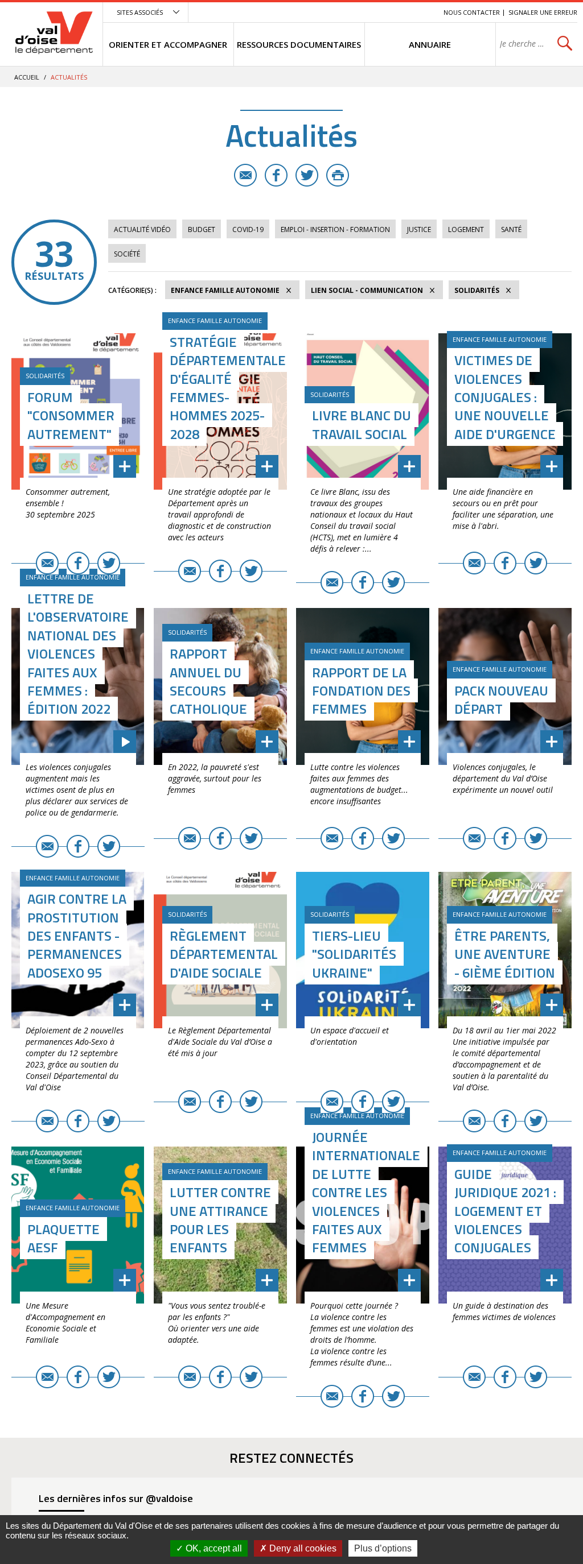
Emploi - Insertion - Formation (335, 229)
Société (127, 254)
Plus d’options (383, 1548)
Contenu (381, 12)
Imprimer (337, 175)
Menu (352, 12)
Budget (201, 229)
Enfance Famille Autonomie (225, 290)
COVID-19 (248, 229)
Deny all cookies (301, 1548)
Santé (511, 229)
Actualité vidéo (142, 229)
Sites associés (140, 12)
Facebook (276, 175)
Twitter (306, 175)
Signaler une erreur (542, 12)
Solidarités (476, 290)
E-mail (245, 175)
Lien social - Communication (367, 290)
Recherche (419, 12)
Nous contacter (472, 12)
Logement (466, 229)
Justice (419, 229)
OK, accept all (212, 1548)
